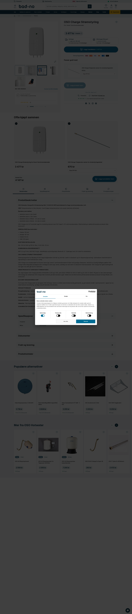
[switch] (58, 316)
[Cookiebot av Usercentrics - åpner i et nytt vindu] (89, 292)
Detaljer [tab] (66, 296)
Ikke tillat (66, 321)
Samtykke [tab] (45, 296)
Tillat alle (86, 321)
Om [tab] (86, 296)
